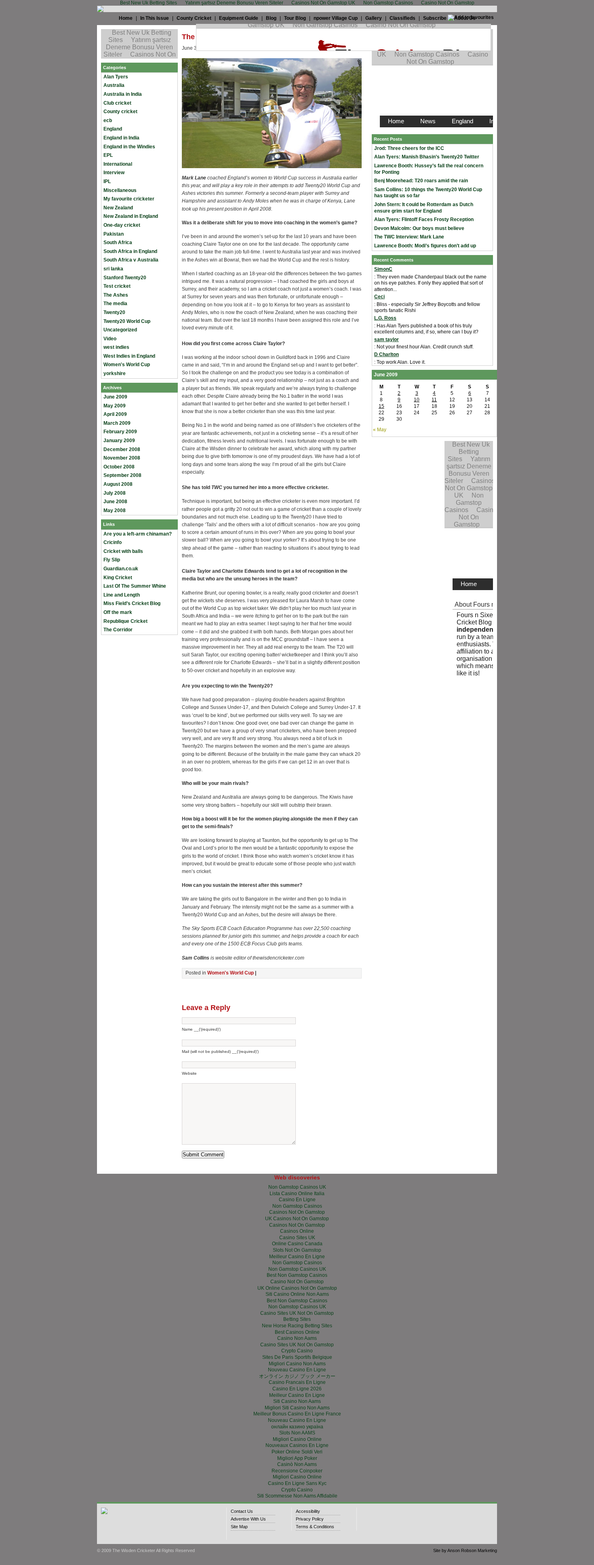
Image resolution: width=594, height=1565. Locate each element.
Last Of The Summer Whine (134, 586)
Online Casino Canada (297, 1244)
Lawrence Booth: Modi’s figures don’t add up (425, 246)
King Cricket (117, 577)
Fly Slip (111, 560)
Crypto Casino (297, 1351)
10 (416, 400)
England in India (121, 138)
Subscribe (435, 18)
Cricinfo (112, 542)
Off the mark (117, 612)
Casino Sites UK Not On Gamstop (297, 1313)
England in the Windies (129, 147)
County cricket (120, 111)
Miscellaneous (120, 190)
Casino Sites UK (297, 1237)
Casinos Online (297, 1231)
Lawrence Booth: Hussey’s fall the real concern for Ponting (428, 169)
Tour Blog (295, 18)
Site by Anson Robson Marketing (465, 1550)
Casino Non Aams (297, 1338)
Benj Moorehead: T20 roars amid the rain (421, 180)
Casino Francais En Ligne (297, 1382)
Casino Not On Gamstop (297, 1281)
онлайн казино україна (297, 1427)
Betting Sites (297, 1319)
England (112, 129)
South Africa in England (130, 251)
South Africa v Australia (130, 260)
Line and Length (121, 595)
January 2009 (119, 440)
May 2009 (114, 406)
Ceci (379, 297)
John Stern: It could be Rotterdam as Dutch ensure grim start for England (423, 208)
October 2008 (119, 467)
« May (379, 429)
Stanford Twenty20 (124, 278)
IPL (107, 181)
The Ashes (115, 295)
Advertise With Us (248, 1518)
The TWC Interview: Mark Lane (409, 237)
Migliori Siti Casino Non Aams (297, 1408)
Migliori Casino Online (297, 1439)
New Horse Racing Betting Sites (297, 1326)
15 (381, 406)
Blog (271, 18)
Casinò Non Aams (297, 1464)
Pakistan (113, 234)
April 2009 (115, 414)
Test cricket (117, 286)
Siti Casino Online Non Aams (297, 1294)
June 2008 (115, 501)
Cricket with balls (123, 551)
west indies (116, 347)
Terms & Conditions (315, 1526)
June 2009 (115, 397)
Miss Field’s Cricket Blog (131, 603)
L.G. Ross (385, 318)
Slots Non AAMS (297, 1433)
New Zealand (118, 208)
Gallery (373, 18)
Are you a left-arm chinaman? (137, 534)
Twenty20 (114, 312)
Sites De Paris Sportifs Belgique (297, 1357)
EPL (108, 155)
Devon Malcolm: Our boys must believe (419, 228)
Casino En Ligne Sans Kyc (297, 1483)
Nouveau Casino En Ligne (297, 1370)
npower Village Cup (336, 18)
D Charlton (386, 354)
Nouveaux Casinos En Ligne (297, 1445)
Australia (113, 85)
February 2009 (120, 431)
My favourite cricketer (128, 199)
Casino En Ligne (297, 1199)
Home (126, 18)
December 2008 (121, 449)
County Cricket (194, 18)
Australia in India (122, 94)
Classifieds (402, 18)
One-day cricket (121, 225)
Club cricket (117, 103)
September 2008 (122, 475)
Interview (113, 172)
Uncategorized (120, 330)
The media (115, 303)
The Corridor (118, 630)
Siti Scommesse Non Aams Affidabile (297, 1496)
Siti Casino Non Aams (297, 1401)
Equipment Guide (238, 18)
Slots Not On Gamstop (297, 1250)
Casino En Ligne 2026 (297, 1389)
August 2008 (118, 484)
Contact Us (242, 1511)
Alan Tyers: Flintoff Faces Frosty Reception (424, 219)
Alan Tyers (115, 77)
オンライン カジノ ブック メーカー (297, 1376)
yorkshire (114, 373)
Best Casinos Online (297, 1332)
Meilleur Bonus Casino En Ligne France (297, 1414)
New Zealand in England (130, 216)
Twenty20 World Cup (126, 321)
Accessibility (308, 1511)
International (117, 164)
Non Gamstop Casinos (297, 1206)
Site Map (239, 1526)
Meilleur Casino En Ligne (297, 1256)
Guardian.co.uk (120, 569)
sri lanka (113, 269)
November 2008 (121, 458)
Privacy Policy (310, 1518)
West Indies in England (129, 356)
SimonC (383, 269)
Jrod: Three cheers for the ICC (409, 148)
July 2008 (114, 493)
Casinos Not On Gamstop (297, 1212)
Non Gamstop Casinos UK (297, 1187)
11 (434, 400)
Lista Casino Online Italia (297, 1193)
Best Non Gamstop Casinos (297, 1275)
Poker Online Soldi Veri (297, 1452)
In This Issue (154, 18)
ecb (107, 120)
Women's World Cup (126, 364)
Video (109, 339)
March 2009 (117, 423)
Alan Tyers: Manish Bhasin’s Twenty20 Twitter (426, 157)
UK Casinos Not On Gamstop (297, 1218)
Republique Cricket (125, 621)
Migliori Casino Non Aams (297, 1364)
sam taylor (386, 339)
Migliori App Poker (297, 1458)
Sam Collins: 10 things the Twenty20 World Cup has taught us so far (428, 193)
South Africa (117, 242)
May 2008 (114, 510)
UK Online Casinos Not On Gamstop (297, 1288)
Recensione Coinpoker (297, 1471)
